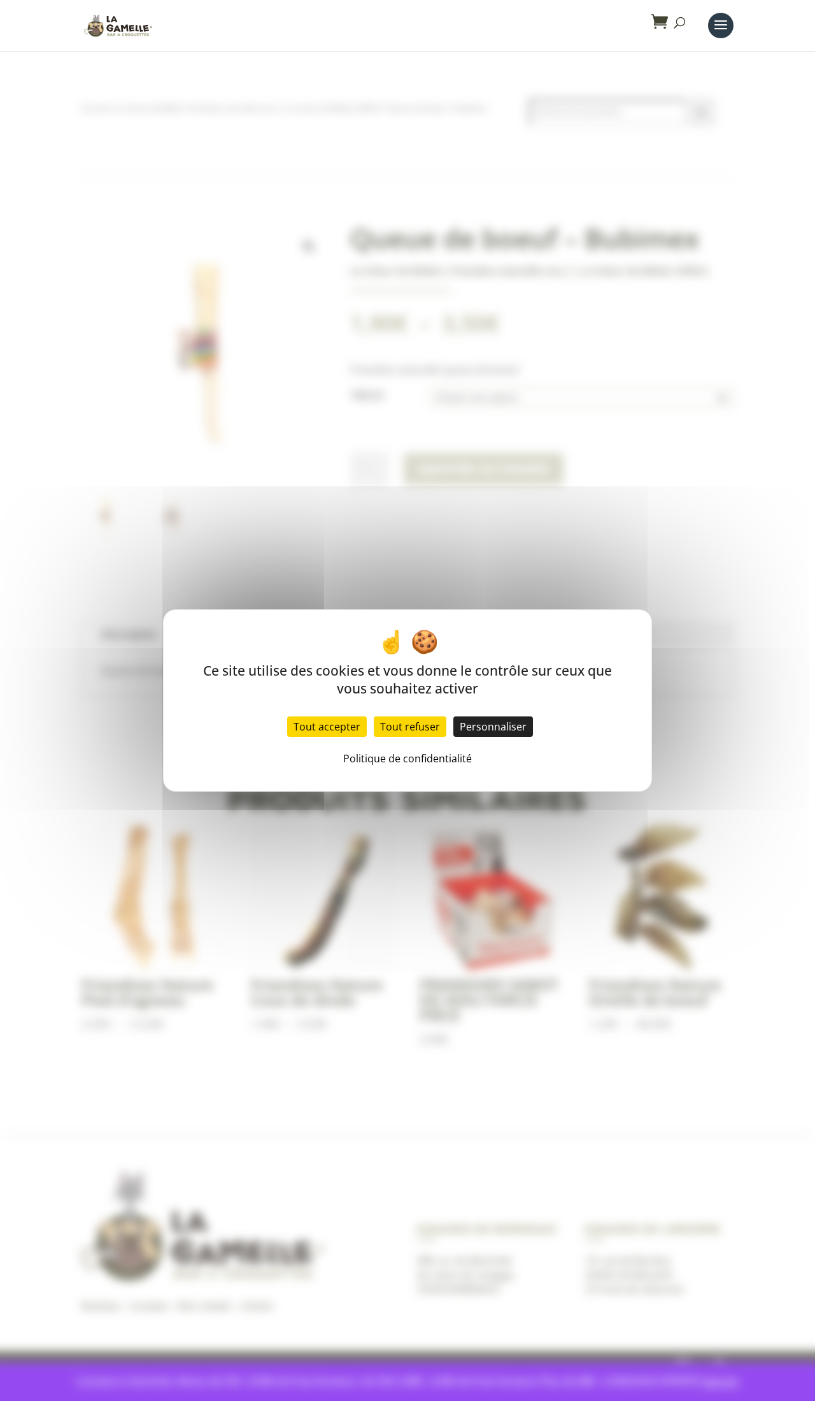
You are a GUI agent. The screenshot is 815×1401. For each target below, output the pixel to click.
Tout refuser (410, 727)
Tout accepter (327, 727)
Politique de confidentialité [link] (407, 758)
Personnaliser (493, 727)
